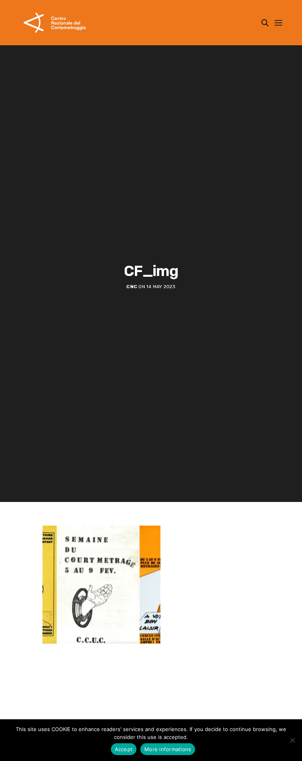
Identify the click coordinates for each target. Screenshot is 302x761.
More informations (167, 749)
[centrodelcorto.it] (55, 22)
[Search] (265, 22)
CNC (131, 286)
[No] (292, 740)
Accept (124, 749)
